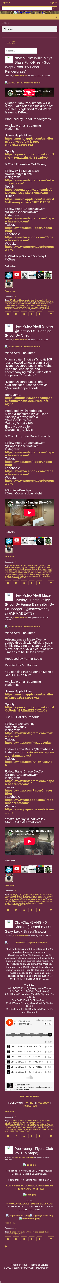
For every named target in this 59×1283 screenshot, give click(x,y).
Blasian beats (35, 1122)
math (50, 571)
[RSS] (6, 1246)
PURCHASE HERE (29, 1096)
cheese (48, 300)
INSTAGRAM (30, 1105)
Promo (50, 1124)
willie (39, 309)
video (47, 576)
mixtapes (14, 1233)
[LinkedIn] (24, 313)
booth (27, 300)
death (34, 569)
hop (6, 303)
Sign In (53, 2)
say (42, 307)
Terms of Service (39, 1264)
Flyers (19, 1232)
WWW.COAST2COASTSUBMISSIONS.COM (29, 1203)
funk (37, 302)
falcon (13, 898)
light (44, 1127)
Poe (24, 1232)
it (48, 1232)
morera (13, 572)
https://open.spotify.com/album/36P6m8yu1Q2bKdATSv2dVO (29, 156)
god (47, 302)
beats (50, 894)
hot (10, 303)
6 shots (16, 1122)
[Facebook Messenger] (8, 313)
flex (32, 302)
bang (32, 1126)
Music (26, 1124)
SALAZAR (28, 566)
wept (33, 309)
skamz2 (15, 576)
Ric (6, 1126)
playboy (26, 307)
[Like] (51, 313)
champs (8, 569)
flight (10, 1127)
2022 (21, 894)
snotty (7, 903)
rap (32, 307)
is (16, 303)
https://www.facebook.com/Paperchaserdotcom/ (29, 238)
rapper (37, 307)
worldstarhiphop (12, 578)
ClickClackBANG (12, 1124)
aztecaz (38, 894)
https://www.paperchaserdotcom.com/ (29, 248)
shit (30, 1129)
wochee (10, 1131)
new (13, 305)
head (24, 1127)
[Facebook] (32, 313)
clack (46, 1126)
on (50, 572)
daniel (13, 896)
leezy (35, 1127)
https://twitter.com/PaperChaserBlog (28, 229)
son (13, 903)
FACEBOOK (42, 1103)
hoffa (23, 571)
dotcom (14, 302)
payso (7, 307)
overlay (8, 574)
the (20, 309)
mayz (43, 303)
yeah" (27, 1131)
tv (23, 309)
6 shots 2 (24, 1122)
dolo (33, 896)
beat (37, 1126)
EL (22, 566)
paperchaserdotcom (39, 305)
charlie (41, 300)
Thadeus (12, 1126)
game (42, 302)
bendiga (33, 567)
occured (37, 572)
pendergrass (16, 307)
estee (7, 898)
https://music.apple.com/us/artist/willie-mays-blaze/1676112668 (29, 200)
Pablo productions (38, 1124)
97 (11, 300)
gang (40, 898)
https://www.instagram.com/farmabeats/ (29, 754)
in (14, 303)
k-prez (28, 303)
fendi (24, 302)
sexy (26, 1129)
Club (14, 1232)
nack (28, 900)
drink (50, 569)
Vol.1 (29, 1232)
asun (32, 894)
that (44, 1129)
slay (51, 901)
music (7, 305)
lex (39, 1127)
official (45, 572)
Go (21, 1124)
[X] (16, 313)
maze (49, 303)
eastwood (48, 896)
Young (35, 1232)
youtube (45, 309)
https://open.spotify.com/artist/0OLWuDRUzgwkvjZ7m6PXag (28, 191)
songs (18, 903)
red (15, 1129)
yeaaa (21, 1131)
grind (18, 1127)
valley (28, 903)
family (19, 898)
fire (28, 302)
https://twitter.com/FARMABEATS (28, 763)
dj (38, 569)
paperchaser (24, 305)
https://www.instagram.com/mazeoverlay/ (29, 734)
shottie (8, 576)
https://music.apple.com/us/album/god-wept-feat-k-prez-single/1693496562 (29, 141)
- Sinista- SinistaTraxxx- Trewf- (24, 1121)
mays (38, 303)
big (41, 1126)
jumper (21, 303)
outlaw (49, 900)
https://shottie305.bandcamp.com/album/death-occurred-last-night (28, 401)
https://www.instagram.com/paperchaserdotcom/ (29, 220)
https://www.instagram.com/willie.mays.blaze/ (29, 182)
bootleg (34, 300)
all (24, 1126)
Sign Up (6, 2)
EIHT (18, 566)
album (15, 300)
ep (20, 302)
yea (16, 1131)
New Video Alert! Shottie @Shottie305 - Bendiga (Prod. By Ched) (29, 330)
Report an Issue (19, 1264)
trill (52, 1129)
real (47, 901)
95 (11, 566)
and (27, 1126)
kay (11, 900)
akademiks (9, 567)
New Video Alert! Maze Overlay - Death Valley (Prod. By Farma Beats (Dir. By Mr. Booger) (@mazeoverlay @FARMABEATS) (29, 604)
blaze (21, 300)
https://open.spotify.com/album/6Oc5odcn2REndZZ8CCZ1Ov (29, 709)
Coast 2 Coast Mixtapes (23, 1157)
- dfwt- (41, 1121)
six (40, 1129)
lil (47, 1127)
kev (33, 303)
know (29, 1127)
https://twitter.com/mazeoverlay (28, 742)
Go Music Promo (20, 936)
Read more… (10, 291)
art (22, 567)
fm (14, 1127)
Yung (19, 1126)
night (30, 572)
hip (51, 302)
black (7, 896)
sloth (47, 307)
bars (27, 567)
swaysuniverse (11, 309)
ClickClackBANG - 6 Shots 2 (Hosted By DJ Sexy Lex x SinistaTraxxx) (28, 926)
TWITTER (29, 1103)
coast (41, 1232)
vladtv (27, 309)
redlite (20, 1129)
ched (22, 569)
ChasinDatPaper (20, 76)
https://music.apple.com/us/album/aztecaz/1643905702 (29, 696)
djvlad (7, 302)
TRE (48, 566)
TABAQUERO (39, 566)
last (45, 571)
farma (25, 898)
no (17, 305)
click (51, 1126)
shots (35, 1129)
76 (11, 894)
